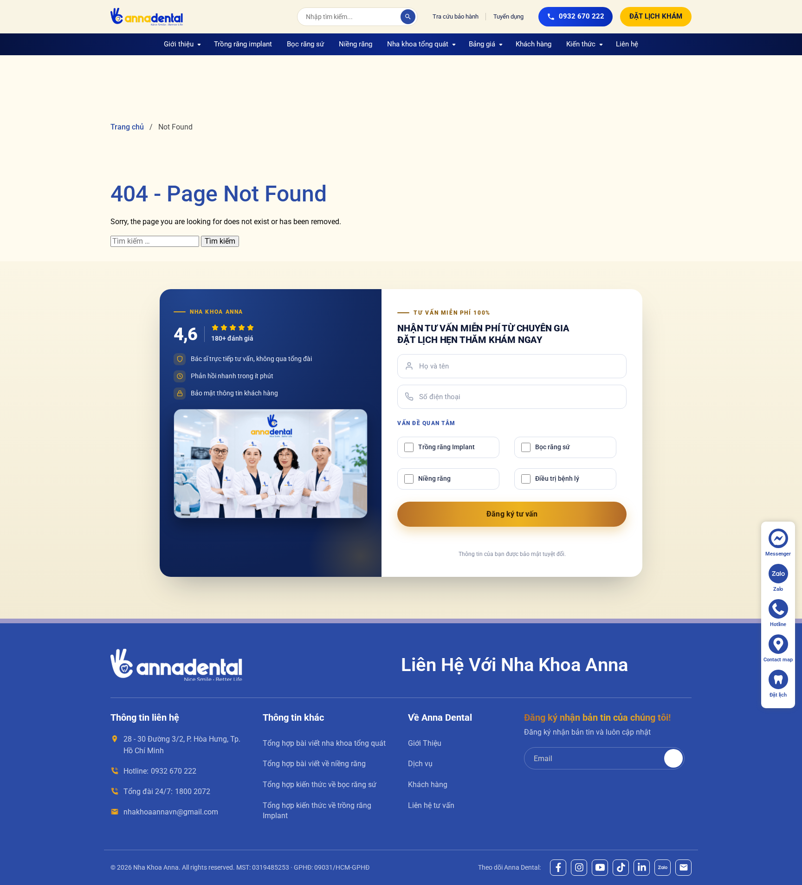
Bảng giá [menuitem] (482, 44)
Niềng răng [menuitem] (355, 44)
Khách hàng (427, 784)
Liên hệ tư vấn (431, 805)
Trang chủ (127, 127)
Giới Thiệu (424, 743)
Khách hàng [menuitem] (533, 44)
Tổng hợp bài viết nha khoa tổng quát (324, 743)
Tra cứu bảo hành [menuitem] (456, 16)
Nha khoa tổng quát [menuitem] (417, 44)
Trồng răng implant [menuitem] (243, 44)
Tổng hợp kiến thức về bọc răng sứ (319, 784)
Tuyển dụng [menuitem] (508, 16)
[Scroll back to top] (784, 849)
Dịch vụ (420, 763)
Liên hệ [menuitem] (627, 44)
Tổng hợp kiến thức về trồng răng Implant (317, 810)
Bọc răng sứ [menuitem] (305, 44)
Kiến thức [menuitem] (580, 44)
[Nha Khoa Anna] (146, 17)
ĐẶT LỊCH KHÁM (655, 16)
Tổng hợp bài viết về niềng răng (314, 763)
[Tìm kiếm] (408, 16)
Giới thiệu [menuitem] (179, 44)
